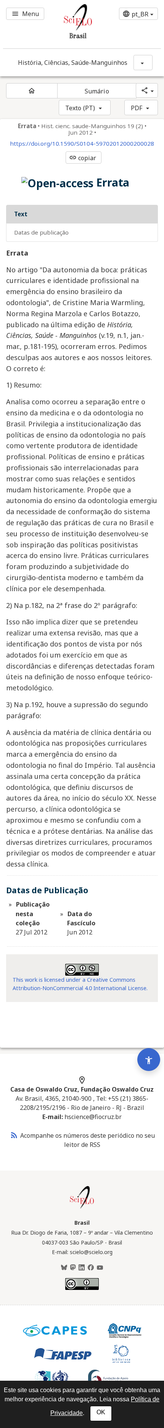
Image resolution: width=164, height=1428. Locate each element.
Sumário (97, 91)
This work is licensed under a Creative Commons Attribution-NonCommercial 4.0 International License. (80, 984)
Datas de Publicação (41, 232)
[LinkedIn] (82, 1268)
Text (20, 214)
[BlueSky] (64, 1268)
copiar (82, 158)
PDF (136, 108)
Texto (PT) (80, 108)
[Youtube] (100, 1268)
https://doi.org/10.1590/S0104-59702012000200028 (82, 143)
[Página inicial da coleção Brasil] (82, 1207)
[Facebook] (91, 1268)
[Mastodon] (73, 1268)
